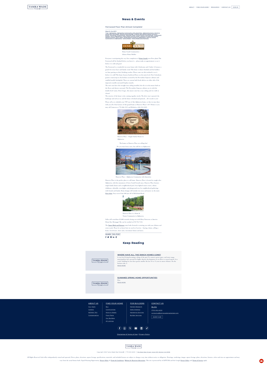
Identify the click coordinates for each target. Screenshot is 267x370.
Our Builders (110, 318)
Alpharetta (112, 33)
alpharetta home (148, 33)
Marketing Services (137, 312)
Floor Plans (110, 315)
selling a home (110, 37)
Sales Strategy (135, 309)
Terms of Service (198, 360)
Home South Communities (144, 35)
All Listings (110, 321)
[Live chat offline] (261, 361)
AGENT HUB (157, 317)
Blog (154, 307)
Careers (91, 309)
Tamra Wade (127, 38)
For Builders (137, 303)
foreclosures (121, 35)
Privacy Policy (144, 334)
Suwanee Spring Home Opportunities (137, 278)
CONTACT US (226, 7)
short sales (119, 37)
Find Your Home (202, 7)
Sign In (235, 7)
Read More (121, 265)
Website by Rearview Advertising (135, 360)
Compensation (93, 315)
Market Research (136, 307)
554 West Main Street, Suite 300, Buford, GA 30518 (153, 352)
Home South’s (143, 58)
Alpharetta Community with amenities (129, 33)
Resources (215, 7)
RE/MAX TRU (92, 312)
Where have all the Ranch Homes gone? (139, 255)
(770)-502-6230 (156, 310)
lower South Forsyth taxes (131, 36)
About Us (93, 303)
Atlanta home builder (127, 34)
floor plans (108, 193)
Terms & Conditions (117, 360)
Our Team (91, 307)
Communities (110, 309)
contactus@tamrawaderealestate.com (165, 313)
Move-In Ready (111, 312)
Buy (107, 307)
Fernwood (113, 35)
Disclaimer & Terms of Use (127, 334)
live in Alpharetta (116, 36)
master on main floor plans (149, 36)
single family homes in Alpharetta (135, 37)
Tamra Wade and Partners (140, 38)
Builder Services (136, 315)
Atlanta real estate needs (142, 34)
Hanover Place (130, 35)
